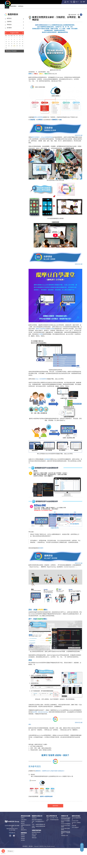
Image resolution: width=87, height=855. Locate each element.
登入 (68, 2)
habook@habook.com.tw (12, 828)
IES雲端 (40, 334)
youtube (14, 835)
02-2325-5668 (12, 830)
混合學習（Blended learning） (40, 712)
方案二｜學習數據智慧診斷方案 (52, 820)
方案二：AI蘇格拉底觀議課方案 (38, 824)
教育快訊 (20, 6)
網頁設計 (57, 846)
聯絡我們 (81, 848)
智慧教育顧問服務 (36, 830)
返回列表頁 (55, 805)
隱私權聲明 (25, 846)
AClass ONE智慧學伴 (41, 379)
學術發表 (9, 24)
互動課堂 (32, 119)
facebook (81, 14)
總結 (60, 119)
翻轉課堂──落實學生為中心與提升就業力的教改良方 (50, 771)
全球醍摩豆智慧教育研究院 (25, 825)
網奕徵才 (23, 823)
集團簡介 (23, 818)
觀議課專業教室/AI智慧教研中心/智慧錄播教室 (65, 832)
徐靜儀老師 (47, 459)
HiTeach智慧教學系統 (47, 137)
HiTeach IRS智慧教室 (65, 823)
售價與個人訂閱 (64, 835)
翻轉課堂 (55, 119)
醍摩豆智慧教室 (35, 137)
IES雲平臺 (74, 825)
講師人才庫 (34, 834)
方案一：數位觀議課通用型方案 (38, 822)
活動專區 (9, 21)
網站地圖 (31, 846)
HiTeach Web (75, 820)
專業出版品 (34, 837)
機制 (45, 610)
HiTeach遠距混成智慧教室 (65, 829)
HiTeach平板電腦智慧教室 (65, 821)
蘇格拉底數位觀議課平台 (37, 819)
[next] (23, 33)
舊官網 (22, 828)
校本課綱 (51, 328)
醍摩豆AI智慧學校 (38, 117)
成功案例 (9, 27)
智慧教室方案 (64, 816)
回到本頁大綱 (78, 135)
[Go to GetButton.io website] (3, 853)
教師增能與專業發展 (36, 832)
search (71, 2)
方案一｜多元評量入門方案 (52, 818)
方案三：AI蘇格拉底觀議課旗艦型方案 (38, 827)
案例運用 (40, 548)
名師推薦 (34, 836)
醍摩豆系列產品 (76, 816)
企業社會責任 (24, 819)
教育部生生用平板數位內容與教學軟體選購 (66, 818)
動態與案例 (13, 6)
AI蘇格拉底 (34, 818)
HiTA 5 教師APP (75, 827)
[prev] (6, 33)
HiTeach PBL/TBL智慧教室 (65, 826)
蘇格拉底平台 (24, 829)
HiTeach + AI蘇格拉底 (76, 823)
